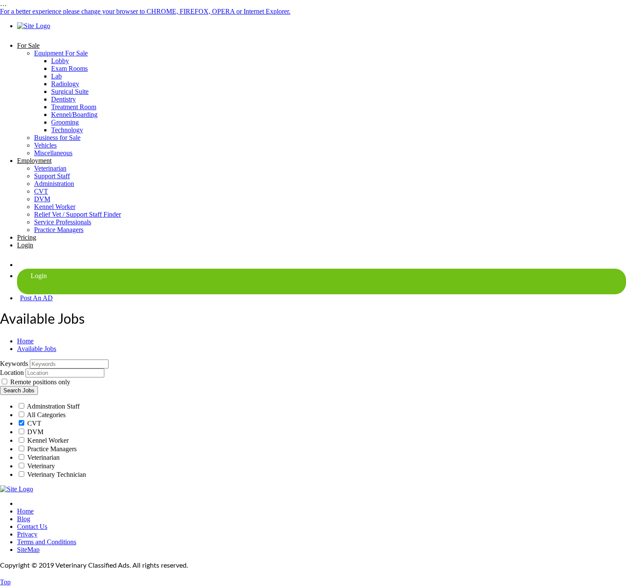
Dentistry (63, 99)
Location (12, 372)
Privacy (27, 534)
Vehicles (45, 145)
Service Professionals (62, 222)
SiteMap (28, 549)
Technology (67, 129)
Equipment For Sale (61, 53)
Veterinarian (50, 168)
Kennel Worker (54, 206)
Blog (23, 518)
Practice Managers (58, 229)
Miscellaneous (53, 153)
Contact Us (32, 526)
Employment (34, 160)
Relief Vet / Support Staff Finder (77, 214)
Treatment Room (73, 106)
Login (25, 245)
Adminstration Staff (53, 406)
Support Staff (52, 176)
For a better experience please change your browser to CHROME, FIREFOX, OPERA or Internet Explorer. (145, 11)
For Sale (28, 45)
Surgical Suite (70, 91)
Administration (54, 183)
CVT (41, 191)
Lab (56, 76)
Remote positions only (40, 382)
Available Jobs (36, 348)
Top (5, 582)
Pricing (26, 237)
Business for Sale (57, 137)
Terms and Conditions (46, 541)
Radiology (65, 83)
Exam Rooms (69, 68)
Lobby (60, 60)
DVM (42, 199)
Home (25, 341)
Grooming (65, 122)
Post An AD (36, 298)
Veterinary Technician (56, 474)
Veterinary (40, 466)
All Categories (46, 414)
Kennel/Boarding (74, 114)
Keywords (14, 363)
